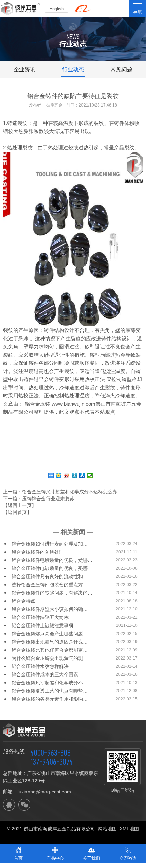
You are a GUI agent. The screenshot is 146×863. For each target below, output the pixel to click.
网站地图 (107, 828)
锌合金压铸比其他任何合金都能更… (50, 650)
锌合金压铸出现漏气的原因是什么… (50, 642)
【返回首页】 (17, 512)
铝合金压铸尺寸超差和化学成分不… (50, 682)
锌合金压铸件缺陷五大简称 (40, 617)
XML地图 (129, 828)
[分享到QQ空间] (59, 475)
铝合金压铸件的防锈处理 (38, 552)
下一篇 (38, 498)
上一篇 (60, 491)
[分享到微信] (90, 475)
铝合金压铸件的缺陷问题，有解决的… (52, 593)
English (56, 8)
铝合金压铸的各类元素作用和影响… (50, 699)
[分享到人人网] (82, 475)
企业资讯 (24, 69)
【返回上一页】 (19, 505)
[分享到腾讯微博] (74, 475)
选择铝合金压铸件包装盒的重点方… (50, 584)
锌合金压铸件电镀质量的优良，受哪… (52, 560)
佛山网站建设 (73, 837)
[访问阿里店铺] (83, 8)
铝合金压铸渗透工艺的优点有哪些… (50, 691)
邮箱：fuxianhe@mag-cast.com (37, 791)
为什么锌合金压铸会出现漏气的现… (50, 658)
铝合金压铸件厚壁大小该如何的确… (50, 609)
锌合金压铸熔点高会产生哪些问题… (50, 633)
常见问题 (121, 69)
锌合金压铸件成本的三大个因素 (45, 674)
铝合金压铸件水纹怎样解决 (40, 666)
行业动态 (73, 69)
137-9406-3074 (51, 761)
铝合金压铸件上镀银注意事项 (42, 625)
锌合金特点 (23, 601)
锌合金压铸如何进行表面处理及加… (50, 544)
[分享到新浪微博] (67, 475)
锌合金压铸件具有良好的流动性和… (50, 576)
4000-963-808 (50, 752)
